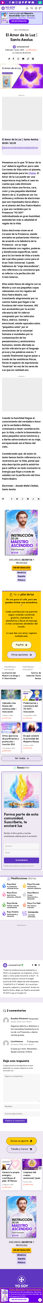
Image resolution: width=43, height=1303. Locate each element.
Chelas (32, 173)
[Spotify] (20, 2)
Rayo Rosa (12, 893)
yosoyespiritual (23, 47)
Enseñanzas (24, 30)
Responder (33, 1019)
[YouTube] (13, 2)
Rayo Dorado (33, 884)
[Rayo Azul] (4, 885)
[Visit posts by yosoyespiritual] (14, 46)
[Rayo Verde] (4, 904)
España (21, 576)
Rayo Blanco (33, 893)
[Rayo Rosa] (4, 894)
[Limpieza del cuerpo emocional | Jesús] (32, 1164)
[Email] (23, 59)
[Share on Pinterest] (17, 499)
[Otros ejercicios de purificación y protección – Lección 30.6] (11, 727)
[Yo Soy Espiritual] (21, 1283)
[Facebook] (10, 2)
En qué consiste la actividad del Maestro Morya (31, 739)
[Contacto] (33, 2)
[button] (32, 8)
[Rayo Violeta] (4, 913)
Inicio (16, 30)
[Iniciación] (24, 913)
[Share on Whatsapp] (18, 59)
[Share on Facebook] (13, 59)
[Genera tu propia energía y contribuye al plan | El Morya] (11, 1164)
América (21, 573)
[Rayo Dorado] (24, 885)
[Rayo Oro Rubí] (24, 904)
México (21, 580)
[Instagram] (16, 2)
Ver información (19, 21)
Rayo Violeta (13, 912)
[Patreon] (26, 2)
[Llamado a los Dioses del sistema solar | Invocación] (11, 695)
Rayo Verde (12, 903)
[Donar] (29, 2)
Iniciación (33, 912)
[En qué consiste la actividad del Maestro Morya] (32, 727)
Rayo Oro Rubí (33, 903)
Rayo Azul (11, 884)
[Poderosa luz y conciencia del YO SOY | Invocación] (32, 695)
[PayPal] (23, 2)
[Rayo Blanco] (24, 894)
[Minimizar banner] (40, 1300)
